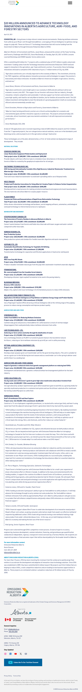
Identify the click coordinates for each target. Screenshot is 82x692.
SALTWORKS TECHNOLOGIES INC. (16, 166)
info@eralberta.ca (13, 629)
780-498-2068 (13, 631)
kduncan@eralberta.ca (12, 552)
